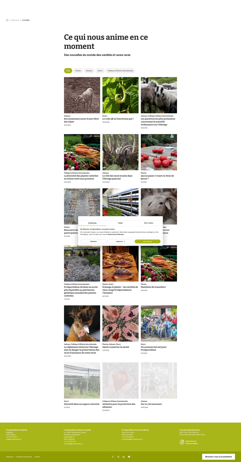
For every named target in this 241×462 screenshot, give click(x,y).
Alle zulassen (147, 241)
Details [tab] (120, 223)
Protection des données (24, 457)
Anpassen (119, 241)
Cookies (37, 457)
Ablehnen (93, 241)
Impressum (9, 457)
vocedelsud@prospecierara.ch (132, 439)
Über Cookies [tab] (148, 223)
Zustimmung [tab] (92, 223)
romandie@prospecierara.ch (73, 444)
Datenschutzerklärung (116, 234)
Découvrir (15, 20)
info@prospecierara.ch (13, 439)
